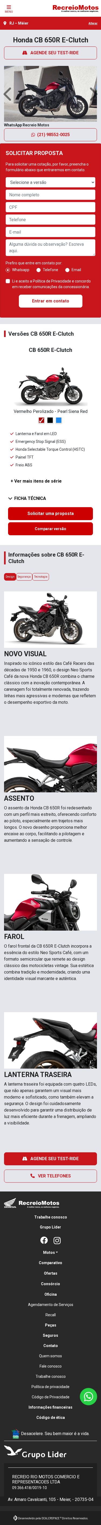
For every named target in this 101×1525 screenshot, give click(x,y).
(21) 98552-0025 (53, 134)
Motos (49, 1252)
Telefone (50, 270)
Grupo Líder (50, 1227)
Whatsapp (20, 270)
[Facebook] (44, 1240)
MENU (9, 11)
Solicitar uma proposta (50, 513)
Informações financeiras (50, 1407)
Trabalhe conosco (50, 1217)
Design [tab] (10, 576)
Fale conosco (51, 1366)
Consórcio (50, 1284)
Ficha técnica (30, 498)
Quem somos (50, 1356)
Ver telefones (54, 1176)
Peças (50, 1325)
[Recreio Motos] (75, 8)
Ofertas (50, 1273)
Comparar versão (50, 529)
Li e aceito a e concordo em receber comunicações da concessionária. (51, 284)
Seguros (50, 1335)
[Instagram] (57, 1240)
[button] (8, 94)
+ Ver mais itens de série (36, 481)
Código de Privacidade (50, 1397)
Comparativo (50, 1263)
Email (76, 270)
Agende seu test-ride (54, 52)
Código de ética (50, 1417)
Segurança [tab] (24, 576)
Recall (51, 1315)
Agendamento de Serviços (50, 1304)
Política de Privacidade (52, 281)
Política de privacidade (50, 1387)
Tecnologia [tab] (40, 576)
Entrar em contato (50, 301)
